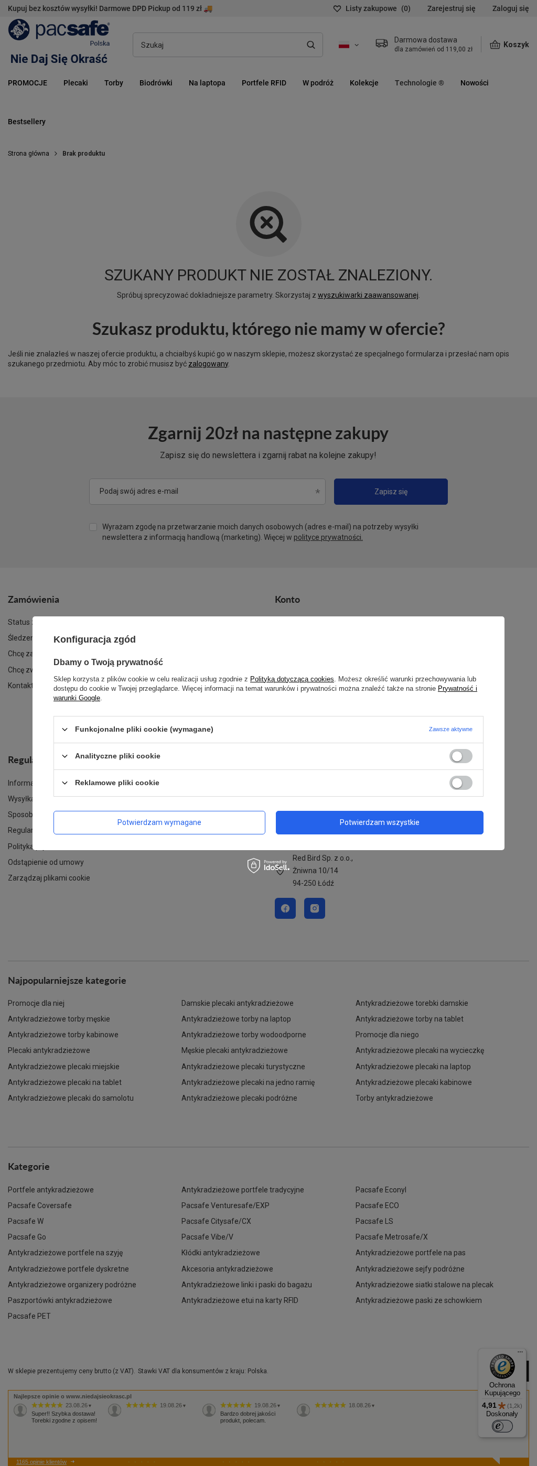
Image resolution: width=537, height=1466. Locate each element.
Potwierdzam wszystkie (380, 822)
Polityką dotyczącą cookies (292, 678)
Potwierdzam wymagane (159, 822)
